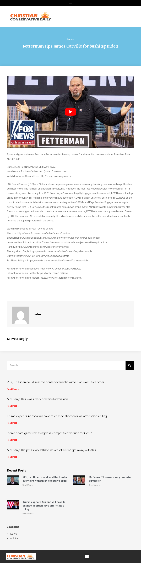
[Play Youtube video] (70, 112)
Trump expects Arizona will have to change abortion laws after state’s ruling (57, 416)
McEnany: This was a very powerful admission (37, 399)
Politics (14, 538)
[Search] (130, 365)
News (70, 39)
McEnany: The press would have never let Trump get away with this (51, 450)
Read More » (13, 389)
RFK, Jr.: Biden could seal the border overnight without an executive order (55, 382)
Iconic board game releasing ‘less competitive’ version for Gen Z (49, 433)
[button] (70, 3)
